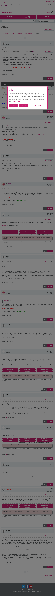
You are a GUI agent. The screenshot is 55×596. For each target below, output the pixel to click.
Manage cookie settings (35, 105)
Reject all (23, 105)
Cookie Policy (16, 101)
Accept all (14, 105)
